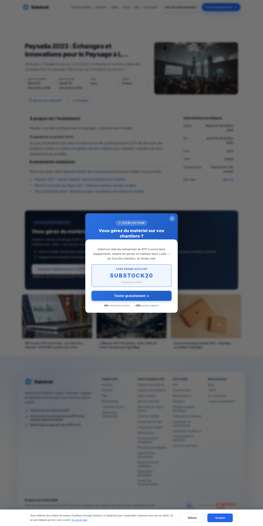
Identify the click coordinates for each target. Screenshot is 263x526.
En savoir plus (79, 519)
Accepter (220, 517)
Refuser (192, 517)
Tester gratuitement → (131, 296)
